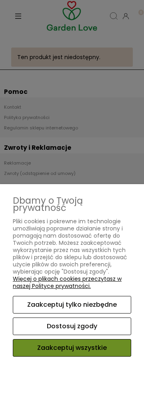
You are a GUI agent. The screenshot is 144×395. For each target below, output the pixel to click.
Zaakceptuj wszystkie (72, 347)
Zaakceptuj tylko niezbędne (72, 304)
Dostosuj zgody (72, 326)
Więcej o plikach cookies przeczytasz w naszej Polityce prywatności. (67, 282)
